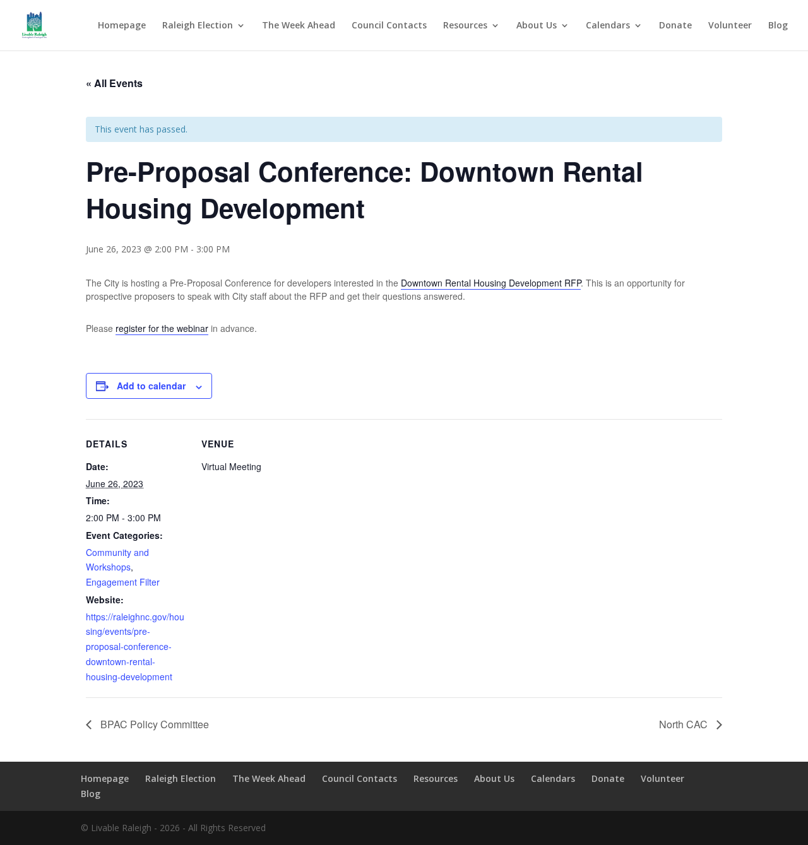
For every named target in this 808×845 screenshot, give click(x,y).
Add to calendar (151, 385)
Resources (465, 26)
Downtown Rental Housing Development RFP (491, 282)
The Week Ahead (298, 26)
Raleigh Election (197, 26)
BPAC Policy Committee (153, 724)
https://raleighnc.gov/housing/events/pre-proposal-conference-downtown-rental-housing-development (135, 646)
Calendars (608, 26)
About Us (536, 26)
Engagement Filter (123, 582)
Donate (675, 26)
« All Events (114, 83)
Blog (778, 26)
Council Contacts (389, 26)
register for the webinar (162, 328)
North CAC (684, 724)
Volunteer (730, 26)
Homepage (122, 26)
